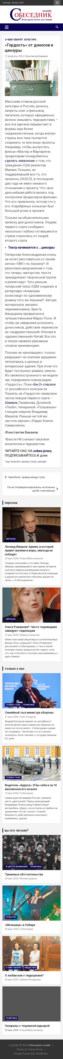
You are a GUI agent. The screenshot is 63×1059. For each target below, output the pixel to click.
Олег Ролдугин (28, 717)
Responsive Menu (57, 3)
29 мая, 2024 (11, 878)
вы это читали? (16, 830)
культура (30, 39)
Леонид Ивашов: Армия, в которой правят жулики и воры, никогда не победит (29, 550)
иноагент (16, 461)
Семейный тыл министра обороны (29, 712)
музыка (26, 461)
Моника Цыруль (28, 878)
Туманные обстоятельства (24, 874)
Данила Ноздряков (30, 979)
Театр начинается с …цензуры (31, 247)
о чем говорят (14, 39)
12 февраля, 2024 (14, 56)
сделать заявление (20, 161)
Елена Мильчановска (31, 558)
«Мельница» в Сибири (20, 925)
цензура (41, 461)
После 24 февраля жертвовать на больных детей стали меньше (31, 489)
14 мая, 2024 (11, 793)
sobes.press (42, 451)
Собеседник (26, 793)
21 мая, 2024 (11, 717)
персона (11, 503)
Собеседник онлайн (39, 1045)
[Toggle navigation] (6, 27)
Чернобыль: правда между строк (26, 477)
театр (34, 461)
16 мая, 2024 (11, 635)
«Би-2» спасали (44, 384)
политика (28, 705)
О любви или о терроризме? (24, 975)
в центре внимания (17, 866)
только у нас (14, 669)
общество (30, 968)
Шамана (11, 403)
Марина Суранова (29, 635)
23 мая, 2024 (11, 558)
